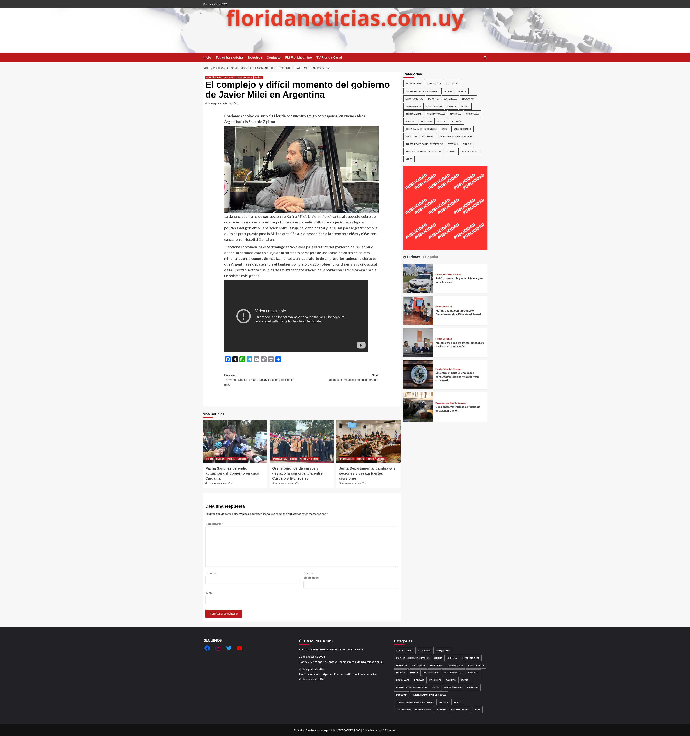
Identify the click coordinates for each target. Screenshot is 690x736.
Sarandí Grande (462, 129)
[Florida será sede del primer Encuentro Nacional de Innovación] (418, 342)
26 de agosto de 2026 (284, 483)
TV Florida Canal (329, 57)
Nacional (220, 459)
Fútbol (465, 106)
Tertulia (453, 144)
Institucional (413, 114)
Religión (457, 121)
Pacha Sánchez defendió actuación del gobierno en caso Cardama (232, 473)
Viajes (409, 159)
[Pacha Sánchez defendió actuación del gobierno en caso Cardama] (235, 441)
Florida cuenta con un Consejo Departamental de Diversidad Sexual (341, 661)
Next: (353, 377)
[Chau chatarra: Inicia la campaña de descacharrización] (418, 406)
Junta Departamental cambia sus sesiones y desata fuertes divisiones (367, 473)
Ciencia (448, 91)
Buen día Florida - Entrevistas (220, 77)
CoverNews (370, 730)
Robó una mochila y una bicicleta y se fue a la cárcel (331, 649)
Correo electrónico (311, 575)
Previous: (259, 380)
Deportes (433, 99)
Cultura (461, 91)
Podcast (411, 121)
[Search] (485, 57)
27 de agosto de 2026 (217, 483)
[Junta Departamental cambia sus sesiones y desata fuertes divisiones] (368, 441)
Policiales (426, 121)
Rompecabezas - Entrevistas (421, 129)
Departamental (280, 459)
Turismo (451, 151)
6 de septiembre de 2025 (220, 103)
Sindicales (411, 136)
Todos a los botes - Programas (423, 151)
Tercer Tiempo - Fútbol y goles (455, 136)
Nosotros (255, 57)
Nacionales (472, 114)
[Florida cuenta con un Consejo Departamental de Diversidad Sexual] (418, 310)
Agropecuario (414, 83)
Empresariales (413, 106)
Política (258, 77)
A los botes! (434, 83)
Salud (445, 129)
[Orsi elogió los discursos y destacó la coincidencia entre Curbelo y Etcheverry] (302, 441)
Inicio (207, 57)
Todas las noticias (229, 57)
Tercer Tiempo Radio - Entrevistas (424, 144)
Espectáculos (434, 106)
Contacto (274, 57)
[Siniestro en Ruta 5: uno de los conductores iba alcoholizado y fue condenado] (418, 374)
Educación (468, 99)
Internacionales (245, 77)
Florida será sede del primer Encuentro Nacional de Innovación (338, 674)
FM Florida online (298, 57)
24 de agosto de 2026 (351, 483)
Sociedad (242, 459)
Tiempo (467, 144)
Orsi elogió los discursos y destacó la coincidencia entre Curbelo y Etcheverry (297, 473)
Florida (209, 459)
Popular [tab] (431, 257)
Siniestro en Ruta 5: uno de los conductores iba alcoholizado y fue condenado (457, 376)
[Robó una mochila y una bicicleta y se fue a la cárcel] (418, 278)
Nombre (211, 573)
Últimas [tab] (413, 257)
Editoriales (450, 99)
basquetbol (453, 83)
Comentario (214, 523)
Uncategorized (469, 151)
